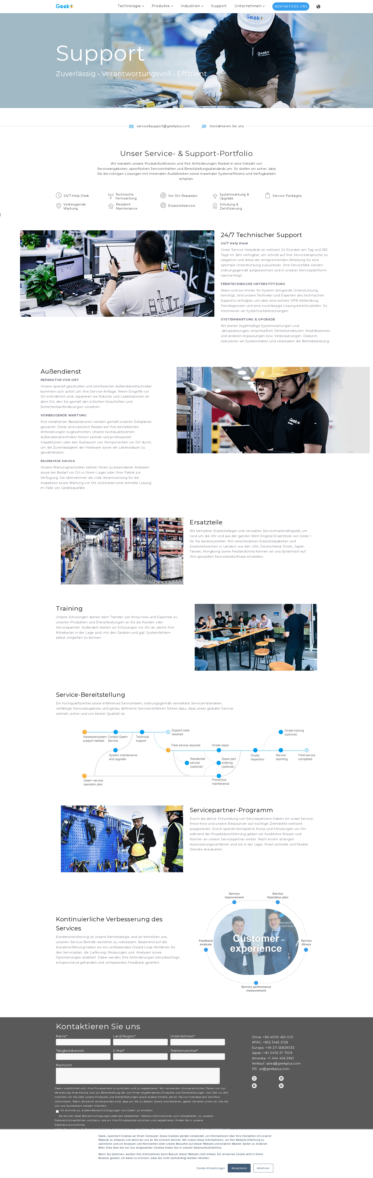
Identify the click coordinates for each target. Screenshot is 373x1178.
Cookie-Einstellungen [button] (211, 1168)
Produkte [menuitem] (161, 6)
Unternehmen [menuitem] (248, 6)
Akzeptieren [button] (239, 1168)
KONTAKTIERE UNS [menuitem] (291, 6)
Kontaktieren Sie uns (226, 126)
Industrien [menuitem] (190, 6)
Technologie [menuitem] (129, 6)
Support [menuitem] (219, 6)
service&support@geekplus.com (163, 126)
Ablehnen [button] (263, 1168)
